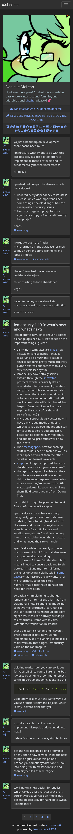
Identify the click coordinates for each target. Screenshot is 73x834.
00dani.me (10, 4)
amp (20, 463)
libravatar (49, 378)
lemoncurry (22, 230)
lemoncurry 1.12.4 (44, 829)
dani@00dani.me (24, 109)
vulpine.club (40, 655)
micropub (21, 711)
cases (17, 576)
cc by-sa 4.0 (53, 825)
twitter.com (22, 655)
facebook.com (42, 651)
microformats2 (42, 258)
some (60, 572)
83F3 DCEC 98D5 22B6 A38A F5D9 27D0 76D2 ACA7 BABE (38, 118)
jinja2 (53, 349)
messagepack (32, 447)
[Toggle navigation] (66, 4)
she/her (31, 100)
